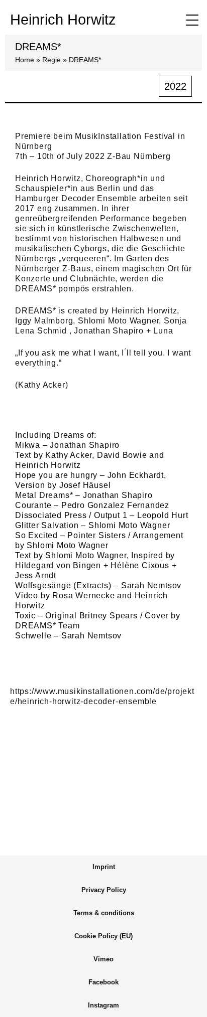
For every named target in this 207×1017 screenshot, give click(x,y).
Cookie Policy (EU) (103, 936)
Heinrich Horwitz (63, 20)
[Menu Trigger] (192, 20)
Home (24, 60)
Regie (51, 60)
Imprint (103, 867)
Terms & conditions (103, 913)
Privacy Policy (103, 890)
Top (188, 1003)
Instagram (103, 1005)
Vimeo (103, 959)
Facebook (103, 982)
